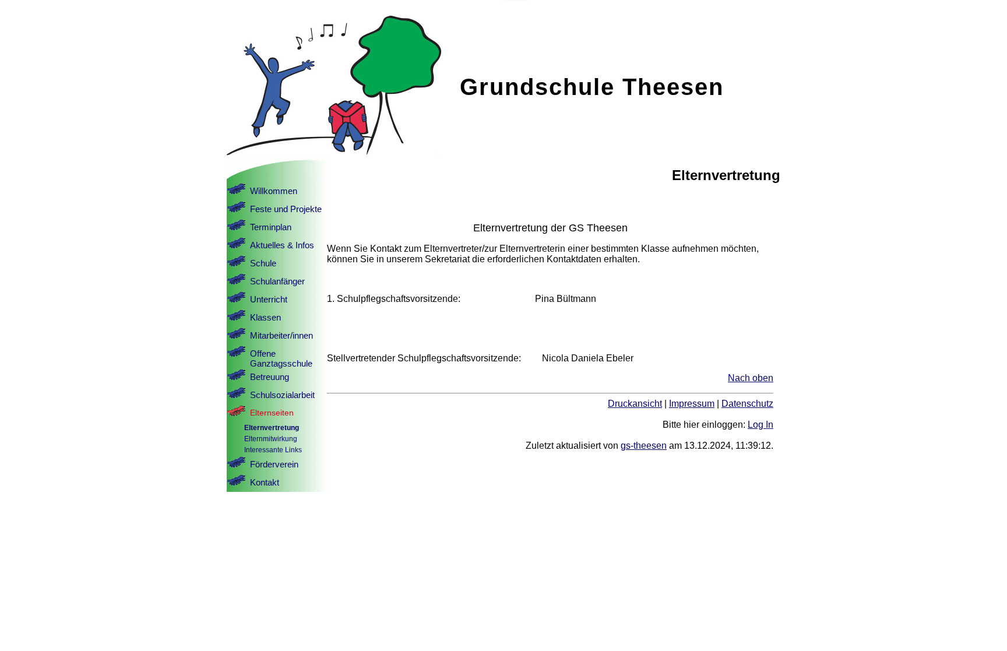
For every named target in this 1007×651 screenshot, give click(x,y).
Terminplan (270, 227)
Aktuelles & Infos (282, 245)
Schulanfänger (277, 281)
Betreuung (269, 377)
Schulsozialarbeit (282, 395)
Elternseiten (272, 412)
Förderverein (274, 464)
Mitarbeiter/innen (281, 335)
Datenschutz (747, 404)
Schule (263, 263)
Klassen (265, 317)
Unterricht (268, 299)
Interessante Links (273, 449)
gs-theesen (644, 446)
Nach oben (750, 378)
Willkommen (273, 191)
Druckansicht (635, 404)
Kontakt (264, 482)
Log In (760, 425)
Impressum (691, 404)
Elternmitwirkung (270, 438)
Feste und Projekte (286, 209)
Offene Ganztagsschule (281, 358)
